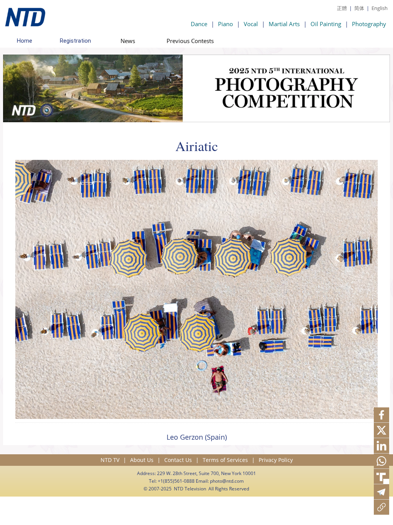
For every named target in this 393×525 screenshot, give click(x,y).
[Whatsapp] (381, 461)
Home (24, 40)
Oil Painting (325, 24)
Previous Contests (190, 41)
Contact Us (178, 460)
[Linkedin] (381, 446)
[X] (381, 430)
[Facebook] (381, 415)
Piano (225, 24)
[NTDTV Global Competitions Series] (24, 15)
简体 (359, 8)
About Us (142, 460)
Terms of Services (225, 460)
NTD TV (110, 460)
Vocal (251, 24)
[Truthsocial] (381, 476)
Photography (369, 24)
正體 (342, 8)
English (380, 8)
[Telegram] (381, 492)
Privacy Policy (276, 460)
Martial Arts (284, 24)
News (128, 41)
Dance (199, 24)
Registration (75, 40)
